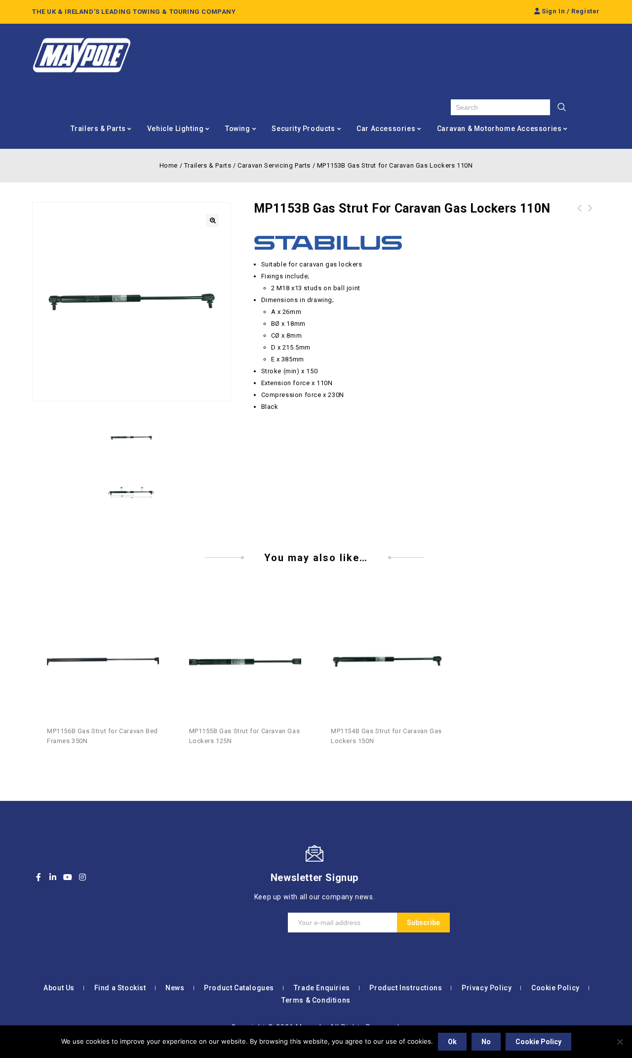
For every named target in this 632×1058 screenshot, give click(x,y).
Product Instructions (405, 988)
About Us (59, 988)
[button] (212, 220)
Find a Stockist (120, 988)
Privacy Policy (487, 988)
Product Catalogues (239, 988)
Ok (452, 1042)
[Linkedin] (53, 877)
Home (168, 165)
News (174, 988)
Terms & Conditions (316, 1000)
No (486, 1042)
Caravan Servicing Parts (274, 165)
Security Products (303, 128)
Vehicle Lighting (175, 128)
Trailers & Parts (98, 128)
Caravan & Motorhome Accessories (499, 128)
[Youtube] (67, 877)
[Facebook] (38, 877)
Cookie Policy (555, 988)
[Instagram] (82, 877)
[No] (620, 1042)
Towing (237, 128)
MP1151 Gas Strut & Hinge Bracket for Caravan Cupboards (590, 220)
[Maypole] (81, 55)
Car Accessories (385, 128)
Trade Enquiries (322, 988)
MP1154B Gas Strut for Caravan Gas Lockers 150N (579, 220)
